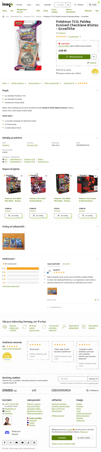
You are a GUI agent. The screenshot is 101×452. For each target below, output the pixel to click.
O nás (78, 411)
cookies (69, 429)
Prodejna (79, 406)
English (32, 423)
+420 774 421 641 (12, 404)
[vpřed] (96, 188)
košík (95, 4)
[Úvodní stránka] (3, 16)
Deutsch (32, 425)
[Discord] (16, 442)
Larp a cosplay (54, 11)
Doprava (30, 406)
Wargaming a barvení (22, 11)
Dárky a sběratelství (70, 11)
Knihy (45, 11)
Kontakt (79, 404)
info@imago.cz (10, 409)
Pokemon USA (32, 145)
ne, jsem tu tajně (84, 438)
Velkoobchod (57, 411)
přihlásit (80, 5)
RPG (38, 11)
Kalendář (79, 418)
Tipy (97, 11)
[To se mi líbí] (96, 300)
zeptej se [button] (93, 63)
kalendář (47, 5)
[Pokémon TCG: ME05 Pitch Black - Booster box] (13, 196)
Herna (78, 409)
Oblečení (88, 11)
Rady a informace (58, 409)
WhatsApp (8, 413)
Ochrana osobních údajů (61, 406)
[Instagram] (10, 442)
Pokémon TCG (29, 16)
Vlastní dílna (73, 326)
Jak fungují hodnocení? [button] (10, 286)
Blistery (39, 16)
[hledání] (68, 4)
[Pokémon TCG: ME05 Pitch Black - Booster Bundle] (63, 196)
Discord (8, 411)
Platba (37, 406)
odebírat (92, 379)
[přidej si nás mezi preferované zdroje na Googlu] (34, 442)
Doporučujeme (34, 83)
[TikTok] (28, 442)
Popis (4, 83)
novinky (19, 5)
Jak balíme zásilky (34, 409)
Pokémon (62, 33)
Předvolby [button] (84, 432)
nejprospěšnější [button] (53, 264)
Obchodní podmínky (59, 404)
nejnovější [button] (66, 264)
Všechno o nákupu (34, 404)
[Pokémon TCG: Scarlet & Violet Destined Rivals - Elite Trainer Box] (87, 196)
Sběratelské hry (16, 16)
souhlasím (62, 438)
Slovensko (33, 420)
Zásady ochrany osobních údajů (63, 444)
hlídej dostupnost (76, 57)
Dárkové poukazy (82, 416)
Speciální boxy (43, 162)
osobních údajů (93, 383)
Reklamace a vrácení (34, 411)
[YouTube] (22, 442)
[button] (50, 90)
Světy (4, 11)
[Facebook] (4, 442)
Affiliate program (58, 416)
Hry (11, 11)
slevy (29, 5)
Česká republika (35, 418)
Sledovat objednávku (35, 413)
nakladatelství (74, 328)
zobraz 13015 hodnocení (11, 349)
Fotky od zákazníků (51, 83)
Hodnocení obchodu (83, 413)
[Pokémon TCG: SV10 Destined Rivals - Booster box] (38, 196)
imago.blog (80, 420)
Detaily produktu (17, 83)
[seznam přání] (94, 56)
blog (37, 5)
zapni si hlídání (63, 46)
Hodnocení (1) (69, 83)
